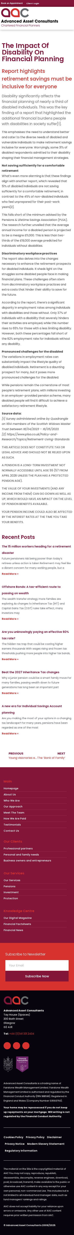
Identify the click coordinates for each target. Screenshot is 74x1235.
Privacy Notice (15, 1144)
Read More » (10, 574)
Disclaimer (54, 1137)
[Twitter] (25, 1045)
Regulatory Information (21, 1150)
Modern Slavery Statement (45, 1144)
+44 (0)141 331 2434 (21, 1033)
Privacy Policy (35, 1137)
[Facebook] (7, 1045)
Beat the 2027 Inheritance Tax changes (30, 672)
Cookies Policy (13, 1137)
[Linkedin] (16, 1045)
